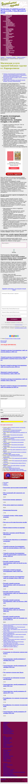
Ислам (7, 53)
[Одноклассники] (12, 336)
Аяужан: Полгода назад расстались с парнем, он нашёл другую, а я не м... (14, 640)
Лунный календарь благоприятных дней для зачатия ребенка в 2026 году (14, 351)
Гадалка (11, 338)
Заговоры (8, 17)
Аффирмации (9, 16)
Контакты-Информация (8, 774)
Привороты (8, 20)
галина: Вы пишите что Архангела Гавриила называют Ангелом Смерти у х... (13, 645)
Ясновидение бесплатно (14, 468)
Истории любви (9, 22)
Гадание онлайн (16, 338)
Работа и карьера (9, 48)
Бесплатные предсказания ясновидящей (15, 487)
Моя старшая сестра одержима (16, 469)
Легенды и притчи (7, 729)
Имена (7, 39)
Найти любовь (9, 30)
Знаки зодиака (9, 34)
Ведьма (7, 338)
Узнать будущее (9, 37)
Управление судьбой (7, 44)
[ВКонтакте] (10, 336)
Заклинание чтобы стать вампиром (18, 470)
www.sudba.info (3, 779)
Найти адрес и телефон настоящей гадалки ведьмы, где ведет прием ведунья (14, 80)
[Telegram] (18, 336)
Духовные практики (10, 52)
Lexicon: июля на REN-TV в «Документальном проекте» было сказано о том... (14, 627)
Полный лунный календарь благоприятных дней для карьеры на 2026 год (14, 386)
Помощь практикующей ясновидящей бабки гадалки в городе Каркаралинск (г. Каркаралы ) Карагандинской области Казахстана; (15, 75)
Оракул (7, 35)
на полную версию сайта (21, 327)
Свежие (5, 483)
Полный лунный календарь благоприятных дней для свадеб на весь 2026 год (14, 366)
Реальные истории (10, 24)
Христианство (9, 55)
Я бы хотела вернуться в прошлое (13, 505)
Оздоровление (9, 42)
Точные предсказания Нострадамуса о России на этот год (12, 430)
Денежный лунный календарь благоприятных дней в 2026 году (10, 372)
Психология (8, 43)
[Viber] (14, 336)
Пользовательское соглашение (10, 775)
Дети (7, 27)
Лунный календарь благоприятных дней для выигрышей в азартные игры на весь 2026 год (14, 358)
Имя (2, 409)
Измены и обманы (9, 28)
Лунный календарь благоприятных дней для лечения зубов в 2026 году (14, 379)
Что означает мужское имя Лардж (13, 672)
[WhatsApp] (16, 336)
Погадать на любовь (10, 36)
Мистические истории (10, 23)
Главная (2, 57)
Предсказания (6, 32)
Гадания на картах (9, 33)
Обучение (8, 41)
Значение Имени (7, 760)
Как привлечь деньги (10, 46)
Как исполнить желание (8, 769)
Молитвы (8, 19)
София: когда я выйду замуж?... (10, 646)
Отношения (5, 26)
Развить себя (6, 754)
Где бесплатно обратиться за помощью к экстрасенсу (13, 438)
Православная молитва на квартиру (14, 527)
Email (2, 412)
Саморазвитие (6, 38)
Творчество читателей (10, 25)
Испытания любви (9, 29)
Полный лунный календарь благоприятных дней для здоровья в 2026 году (14, 609)
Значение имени (9, 45)
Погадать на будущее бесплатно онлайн (15, 522)
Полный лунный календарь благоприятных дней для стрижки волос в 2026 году (15, 593)
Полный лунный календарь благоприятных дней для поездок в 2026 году (15, 601)
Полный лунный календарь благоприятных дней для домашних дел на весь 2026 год (15, 618)
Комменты (5, 484)
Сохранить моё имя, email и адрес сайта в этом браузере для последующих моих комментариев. (12, 415)
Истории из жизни (6, 21)
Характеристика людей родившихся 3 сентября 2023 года (14, 659)
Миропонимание (9, 40)
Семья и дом (8, 31)
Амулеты (8, 51)
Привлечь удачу (9, 47)
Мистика (7, 54)
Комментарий (4, 398)
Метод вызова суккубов (14, 454)
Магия (7, 18)
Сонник (7, 49)
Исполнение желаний (7, 15)
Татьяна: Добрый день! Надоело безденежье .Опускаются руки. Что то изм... (13, 642)
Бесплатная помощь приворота (12, 499)
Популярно (5, 482)
